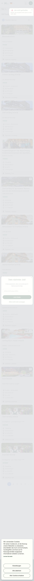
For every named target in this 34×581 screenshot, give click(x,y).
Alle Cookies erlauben (17, 575)
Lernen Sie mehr (7, 556)
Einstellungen (17, 566)
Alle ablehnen (16, 570)
